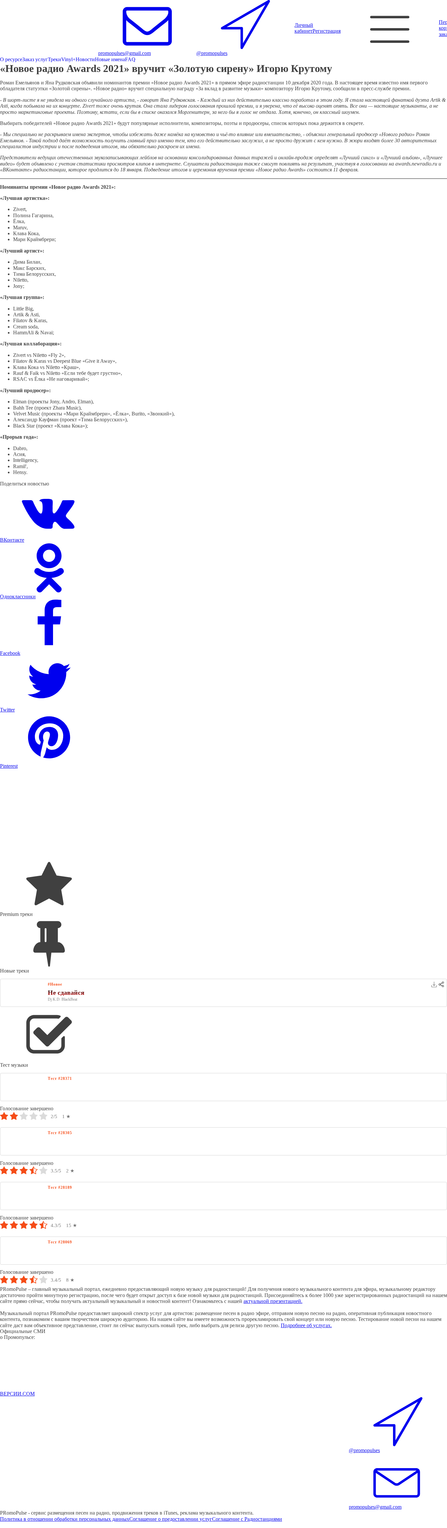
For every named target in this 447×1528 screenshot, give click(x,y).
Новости (85, 59)
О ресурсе (11, 59)
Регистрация (327, 31)
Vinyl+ (68, 59)
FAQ (130, 59)
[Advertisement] (196, 815)
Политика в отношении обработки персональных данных (64, 1519)
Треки (54, 59)
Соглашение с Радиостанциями (247, 1519)
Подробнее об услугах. (306, 1325)
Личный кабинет (304, 28)
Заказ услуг (35, 59)
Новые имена (110, 59)
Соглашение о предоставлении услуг (170, 1519)
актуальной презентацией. (272, 1301)
